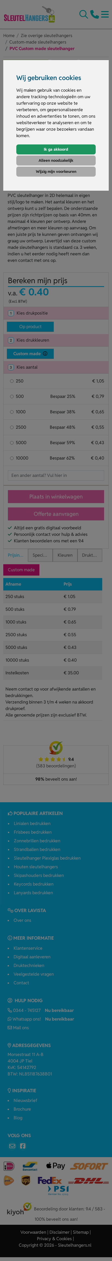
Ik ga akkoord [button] (56, 149)
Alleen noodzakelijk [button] (56, 160)
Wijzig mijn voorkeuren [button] (56, 171)
